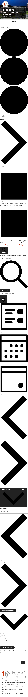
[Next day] (14, 485)
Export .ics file (4, 641)
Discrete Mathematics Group (11, 12)
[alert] (14, 188)
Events (2, 119)
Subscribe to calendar (8, 610)
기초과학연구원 (6, 677)
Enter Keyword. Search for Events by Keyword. (13, 255)
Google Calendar (4, 633)
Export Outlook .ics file (6, 642)
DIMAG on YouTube (7, 647)
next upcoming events (16, 205)
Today (1, 487)
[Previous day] (14, 439)
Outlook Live (3, 639)
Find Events (5, 290)
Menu (14, 21)
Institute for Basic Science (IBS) (10, 684)
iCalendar (2, 635)
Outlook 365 (3, 637)
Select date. (3, 508)
